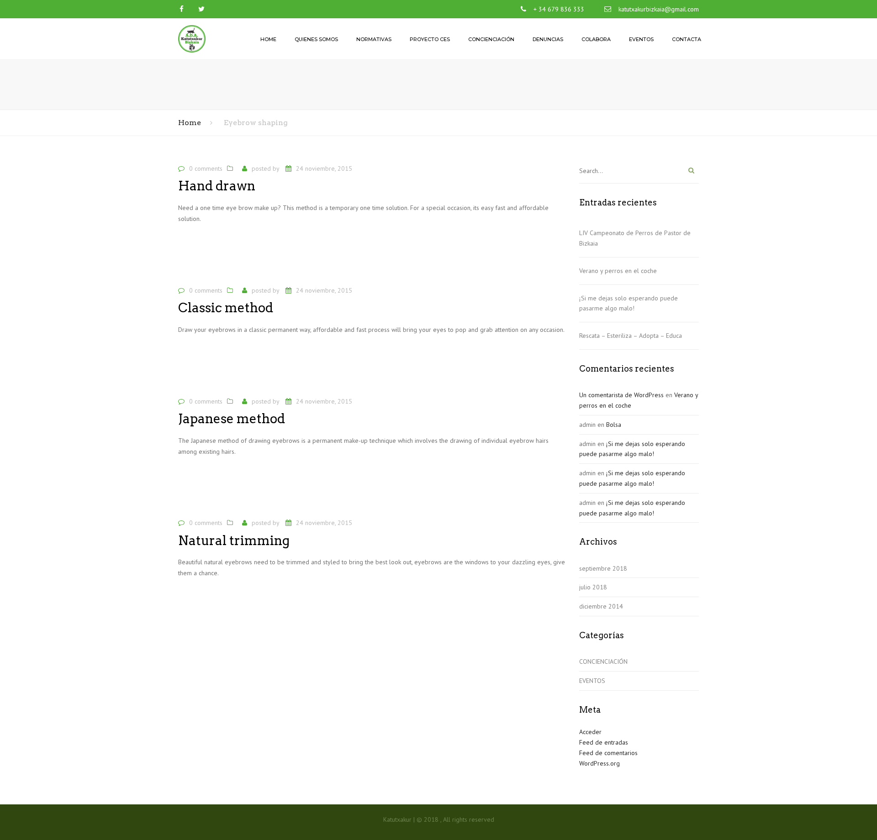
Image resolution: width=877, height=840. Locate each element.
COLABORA (596, 39)
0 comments (205, 168)
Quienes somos (316, 39)
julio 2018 (593, 587)
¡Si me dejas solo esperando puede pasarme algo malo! (628, 303)
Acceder (590, 732)
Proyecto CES (430, 39)
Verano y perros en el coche (618, 271)
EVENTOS (592, 681)
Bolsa (613, 424)
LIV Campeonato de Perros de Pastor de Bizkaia (635, 238)
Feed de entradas (603, 742)
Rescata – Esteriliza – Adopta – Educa (630, 335)
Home (268, 39)
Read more (198, 248)
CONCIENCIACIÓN (603, 661)
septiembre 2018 (603, 568)
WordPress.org (599, 763)
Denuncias (548, 39)
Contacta (686, 39)
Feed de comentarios (608, 753)
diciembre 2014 (601, 606)
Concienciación (491, 39)
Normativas (373, 39)
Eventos (641, 39)
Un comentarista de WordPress (621, 395)
